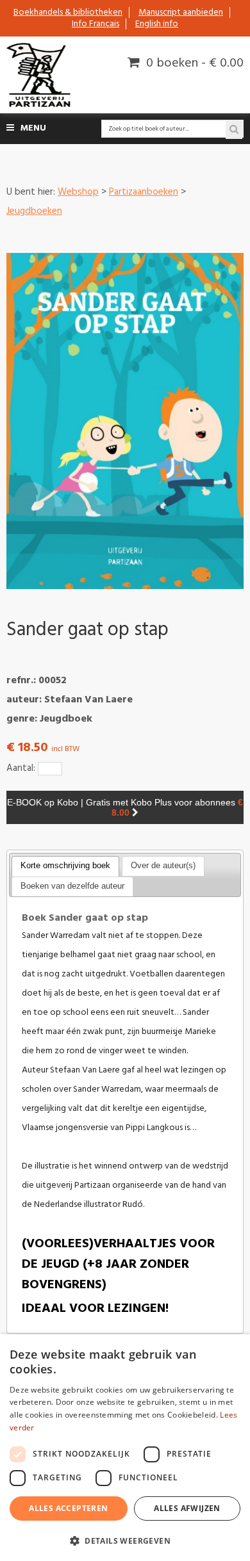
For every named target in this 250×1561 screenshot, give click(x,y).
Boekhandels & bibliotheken (67, 12)
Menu (33, 128)
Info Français (95, 24)
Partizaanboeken (143, 192)
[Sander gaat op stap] (125, 421)
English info (156, 24)
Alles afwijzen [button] (187, 1508)
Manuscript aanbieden (180, 12)
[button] (125, 1540)
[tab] (65, 866)
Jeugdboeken (34, 211)
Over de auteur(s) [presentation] (163, 865)
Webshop (78, 192)
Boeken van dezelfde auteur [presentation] (72, 886)
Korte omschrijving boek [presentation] (65, 865)
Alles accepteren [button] (68, 1508)
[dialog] (125, 1447)
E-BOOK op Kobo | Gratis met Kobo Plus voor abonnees (125, 807)
